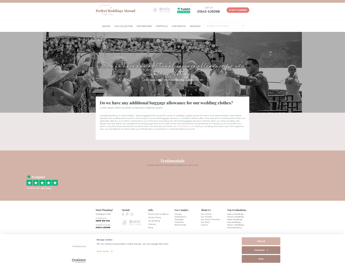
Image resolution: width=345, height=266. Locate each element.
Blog (150, 227)
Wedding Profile (103, 214)
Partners (152, 224)
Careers (204, 225)
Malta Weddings (234, 219)
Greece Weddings (235, 217)
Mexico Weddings (235, 225)
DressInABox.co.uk (185, 126)
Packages (179, 219)
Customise (259, 250)
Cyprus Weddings (235, 214)
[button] (106, 26)
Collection (179, 222)
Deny (261, 259)
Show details (103, 251)
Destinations (180, 217)
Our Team (205, 222)
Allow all (261, 241)
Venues (178, 214)
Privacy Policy (154, 217)
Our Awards (206, 217)
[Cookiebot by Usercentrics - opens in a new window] (79, 261)
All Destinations (234, 227)
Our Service (206, 214)
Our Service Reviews (210, 219)
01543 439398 (208, 11)
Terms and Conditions (158, 214)
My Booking (154, 221)
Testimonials (180, 225)
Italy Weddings (234, 222)
